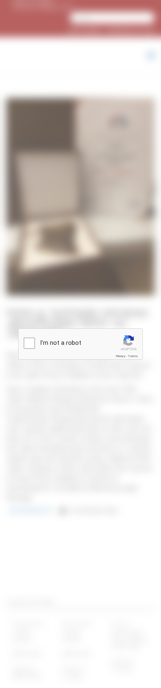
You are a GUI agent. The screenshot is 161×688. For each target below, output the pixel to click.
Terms (133, 356)
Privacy (120, 356)
